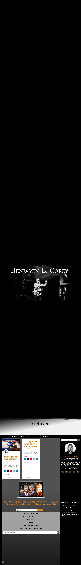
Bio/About (21, 436)
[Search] (58, 532)
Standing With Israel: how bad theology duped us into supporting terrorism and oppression (30, 445)
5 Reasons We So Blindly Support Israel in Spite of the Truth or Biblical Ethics (11, 457)
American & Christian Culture (30, 517)
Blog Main (14, 436)
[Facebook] (62, 472)
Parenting (30, 522)
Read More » (6, 474)
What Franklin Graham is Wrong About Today (31, 528)
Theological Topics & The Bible (30, 525)
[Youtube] (78, 472)
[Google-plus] (74, 472)
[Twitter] (66, 472)
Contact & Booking (36, 436)
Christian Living (30, 520)
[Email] (14, 471)
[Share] (5, 471)
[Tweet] (8, 471)
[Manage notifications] (3, 562)
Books (27, 436)
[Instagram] (70, 472)
